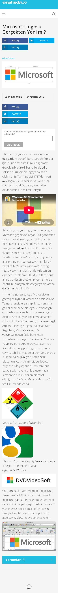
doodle (42, 167)
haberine (7, 343)
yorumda (8, 334)
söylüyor (20, 379)
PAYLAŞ (15, 40)
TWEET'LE (43, 40)
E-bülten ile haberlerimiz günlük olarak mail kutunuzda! (25, 132)
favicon (33, 422)
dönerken (17, 248)
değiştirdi (7, 158)
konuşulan (14, 491)
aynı (4, 181)
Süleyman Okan (13, 96)
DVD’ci (17, 470)
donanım (8, 288)
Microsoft (8, 58)
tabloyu (19, 517)
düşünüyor (23, 357)
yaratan (19, 500)
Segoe (39, 461)
